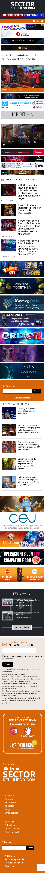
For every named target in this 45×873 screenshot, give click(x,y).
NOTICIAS (10, 795)
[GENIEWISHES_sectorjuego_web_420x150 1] (22, 504)
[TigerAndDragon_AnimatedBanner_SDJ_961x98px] (22, 15)
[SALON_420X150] (22, 337)
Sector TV (9, 821)
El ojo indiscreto (12, 832)
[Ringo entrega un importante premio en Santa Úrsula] (8, 210)
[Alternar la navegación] (4, 21)
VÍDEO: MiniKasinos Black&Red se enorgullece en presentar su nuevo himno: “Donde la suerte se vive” (28, 247)
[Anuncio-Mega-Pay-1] (22, 320)
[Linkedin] (38, 21)
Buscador (10, 386)
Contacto (9, 866)
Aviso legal (10, 856)
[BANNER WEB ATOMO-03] (22, 372)
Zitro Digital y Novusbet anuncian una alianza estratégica (28, 410)
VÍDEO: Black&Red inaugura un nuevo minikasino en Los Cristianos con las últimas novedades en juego (29, 192)
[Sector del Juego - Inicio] (23, 5)
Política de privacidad (15, 859)
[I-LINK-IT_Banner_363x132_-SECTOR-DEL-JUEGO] (22, 269)
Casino (4, 90)
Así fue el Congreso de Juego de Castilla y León (28, 601)
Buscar (36, 391)
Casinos (9, 799)
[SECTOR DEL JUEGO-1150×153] (22, 35)
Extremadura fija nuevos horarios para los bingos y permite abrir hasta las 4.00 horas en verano (29, 445)
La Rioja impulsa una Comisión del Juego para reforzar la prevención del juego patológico (28, 481)
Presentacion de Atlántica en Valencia (27, 613)
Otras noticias (11, 813)
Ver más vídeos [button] (22, 627)
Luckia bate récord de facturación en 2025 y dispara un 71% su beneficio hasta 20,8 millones (27, 464)
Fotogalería (10, 825)
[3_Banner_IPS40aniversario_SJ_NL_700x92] (22, 166)
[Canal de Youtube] (34, 21)
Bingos (8, 809)
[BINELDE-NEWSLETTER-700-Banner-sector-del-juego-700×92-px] (22, 159)
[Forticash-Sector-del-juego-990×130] (22, 41)
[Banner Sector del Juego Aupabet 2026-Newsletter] (22, 153)
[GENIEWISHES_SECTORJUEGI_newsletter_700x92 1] (22, 48)
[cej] (22, 522)
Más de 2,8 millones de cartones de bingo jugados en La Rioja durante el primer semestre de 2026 (29, 429)
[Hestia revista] (22, 116)
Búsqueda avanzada (22, 398)
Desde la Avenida (13, 828)
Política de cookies (14, 862)
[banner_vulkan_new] (22, 97)
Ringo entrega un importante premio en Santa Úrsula (29, 208)
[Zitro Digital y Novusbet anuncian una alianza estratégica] (9, 413)
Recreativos (10, 802)
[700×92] (22, 173)
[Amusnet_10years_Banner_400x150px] (22, 286)
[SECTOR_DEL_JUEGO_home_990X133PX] (22, 28)
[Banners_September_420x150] (22, 575)
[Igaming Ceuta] (22, 304)
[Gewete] (22, 354)
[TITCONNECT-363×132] (22, 557)
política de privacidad (25, 656)
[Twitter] (42, 21)
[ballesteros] (22, 540)
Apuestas (9, 806)
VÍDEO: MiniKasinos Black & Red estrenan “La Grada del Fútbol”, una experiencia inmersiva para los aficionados (29, 227)
